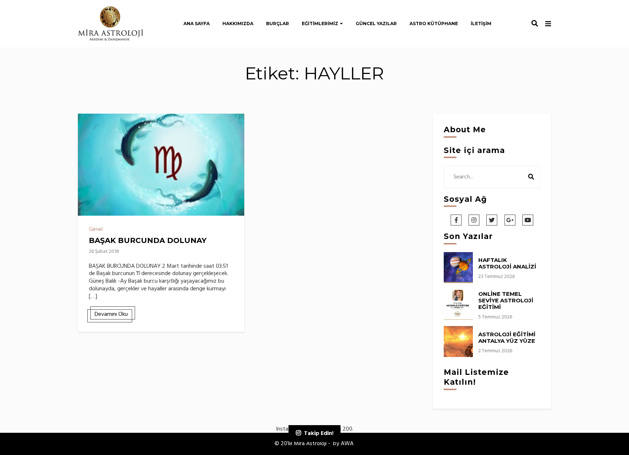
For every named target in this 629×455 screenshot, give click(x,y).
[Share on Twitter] (86, 137)
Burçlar (277, 23)
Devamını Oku (111, 314)
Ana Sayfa (196, 23)
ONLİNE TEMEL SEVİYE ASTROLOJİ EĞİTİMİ (505, 300)
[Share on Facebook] (86, 124)
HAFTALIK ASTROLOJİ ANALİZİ (507, 263)
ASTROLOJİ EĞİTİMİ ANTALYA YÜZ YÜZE (506, 337)
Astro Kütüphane (434, 23)
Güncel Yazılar (376, 23)
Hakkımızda (237, 23)
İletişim (481, 23)
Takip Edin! (318, 433)
